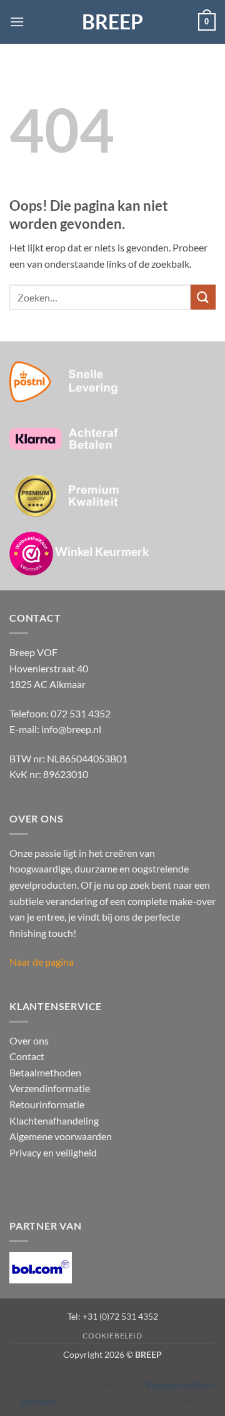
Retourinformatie (46, 1104)
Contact (26, 1056)
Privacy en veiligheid (53, 1152)
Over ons (29, 1040)
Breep (112, 22)
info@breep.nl (71, 729)
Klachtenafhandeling (54, 1120)
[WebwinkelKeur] (31, 553)
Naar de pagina (41, 962)
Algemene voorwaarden (60, 1136)
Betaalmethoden (45, 1072)
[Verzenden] (203, 297)
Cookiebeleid (112, 1335)
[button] (16, 21)
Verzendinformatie (49, 1088)
